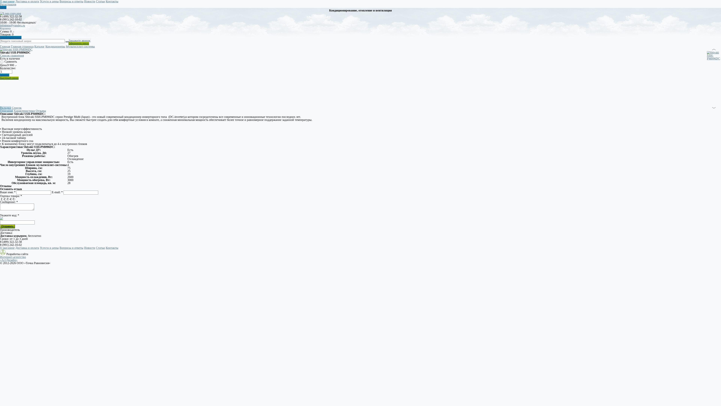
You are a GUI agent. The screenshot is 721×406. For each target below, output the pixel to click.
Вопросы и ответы (71, 247)
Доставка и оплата (27, 247)
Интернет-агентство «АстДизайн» (13, 258)
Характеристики (24, 110)
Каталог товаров (10, 37)
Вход (3, 7)
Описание (6, 110)
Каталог (39, 46)
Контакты (112, 247)
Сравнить (10, 61)
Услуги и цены (49, 247)
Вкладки (5, 107)
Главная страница (22, 46)
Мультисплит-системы (80, 46)
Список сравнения (12, 55)
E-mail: (57, 192)
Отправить (8, 226)
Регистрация (8, 4)
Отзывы (41, 110)
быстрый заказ (9, 78)
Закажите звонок (79, 40)
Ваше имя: (8, 192)
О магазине (7, 247)
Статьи (100, 247)
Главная (5, 46)
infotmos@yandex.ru (12, 25)
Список (17, 107)
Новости (89, 247)
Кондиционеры (55, 46)
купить (4, 75)
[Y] (67, 41)
